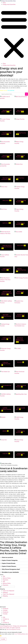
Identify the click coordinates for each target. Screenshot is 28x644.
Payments (5, 580)
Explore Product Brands (8, 563)
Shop (4, 2)
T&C (4, 576)
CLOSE (3, 639)
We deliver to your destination (10, 572)
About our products (7, 557)
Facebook (5, 608)
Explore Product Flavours (9, 566)
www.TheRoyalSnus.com (21, 634)
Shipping (5, 592)
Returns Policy (7, 578)
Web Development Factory (13, 629)
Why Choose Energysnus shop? (11, 569)
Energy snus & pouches (9, 4)
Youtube (5, 610)
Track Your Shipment (8, 590)
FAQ (4, 617)
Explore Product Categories (10, 560)
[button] (14, 34)
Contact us (6, 619)
